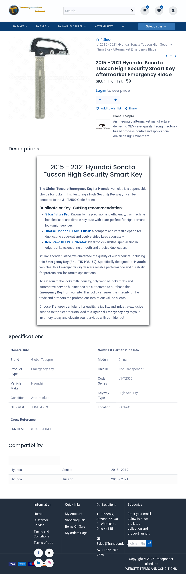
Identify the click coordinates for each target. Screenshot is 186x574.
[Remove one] (100, 100)
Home (38, 514)
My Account (73, 514)
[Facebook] (38, 553)
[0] (144, 10)
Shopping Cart (75, 520)
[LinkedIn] (38, 563)
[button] (156, 26)
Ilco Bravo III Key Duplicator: (66, 242)
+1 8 (104, 550)
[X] (49, 553)
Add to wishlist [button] (110, 108)
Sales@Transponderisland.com (118, 543)
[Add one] (115, 100)
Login (101, 90)
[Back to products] (171, 56)
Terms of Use (43, 543)
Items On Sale (75, 526)
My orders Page (76, 533)
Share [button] (133, 108)
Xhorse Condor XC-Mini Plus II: (68, 231)
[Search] (132, 10)
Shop (107, 39)
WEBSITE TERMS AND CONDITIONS (151, 569)
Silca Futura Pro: (57, 214)
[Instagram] (49, 563)
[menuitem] (20, 26)
